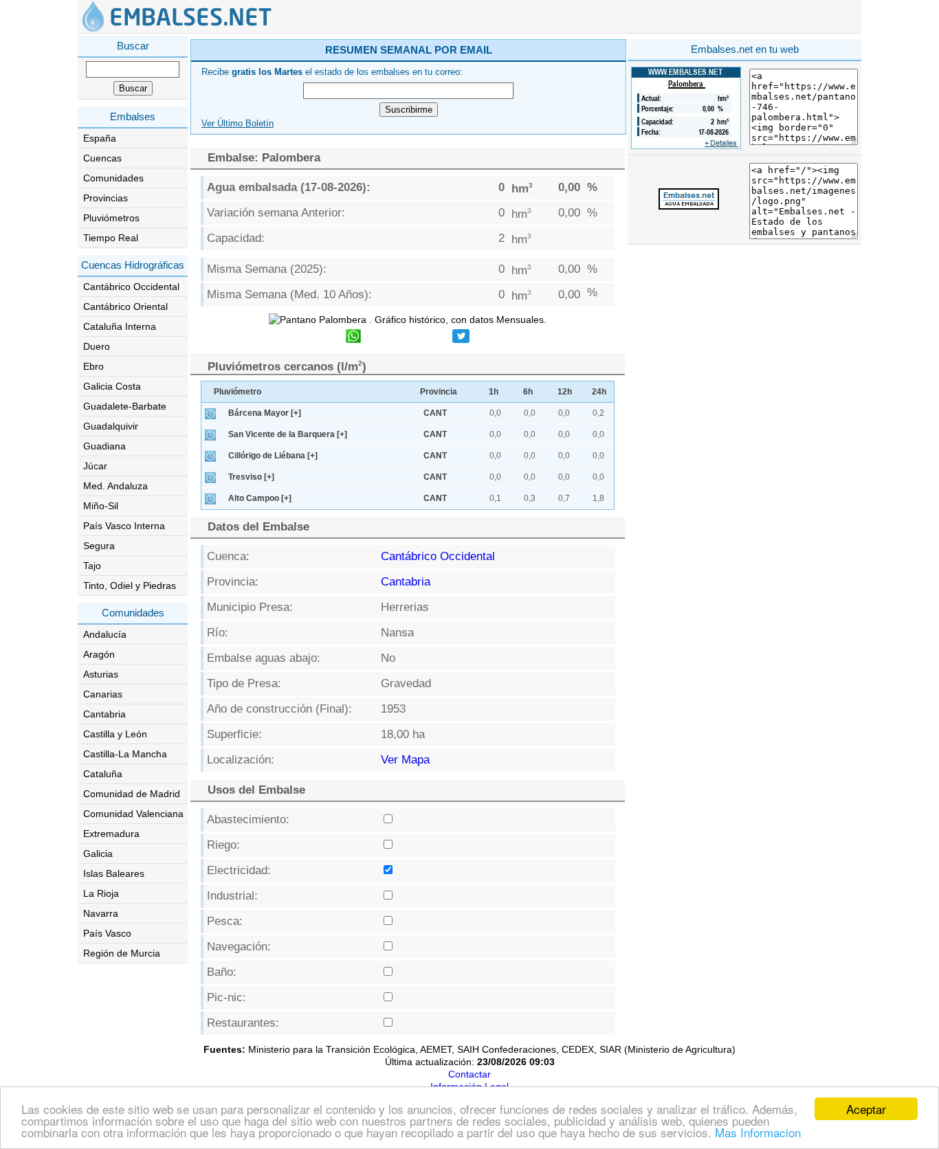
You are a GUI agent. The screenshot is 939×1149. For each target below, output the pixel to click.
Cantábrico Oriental (125, 306)
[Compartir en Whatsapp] (353, 337)
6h (528, 392)
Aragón (99, 654)
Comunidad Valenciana (133, 813)
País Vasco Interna (124, 525)
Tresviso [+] (251, 477)
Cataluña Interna (119, 326)
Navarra (100, 913)
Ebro (93, 366)
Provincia (438, 392)
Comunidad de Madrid (131, 793)
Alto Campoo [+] (259, 498)
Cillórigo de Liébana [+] (273, 455)
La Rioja (101, 893)
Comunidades (113, 177)
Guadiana (104, 445)
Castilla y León (115, 733)
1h (493, 392)
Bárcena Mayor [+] (264, 413)
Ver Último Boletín (237, 124)
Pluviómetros (111, 217)
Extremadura (111, 833)
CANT (435, 413)
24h (599, 392)
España (99, 138)
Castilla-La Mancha (125, 753)
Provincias (105, 197)
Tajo (92, 565)
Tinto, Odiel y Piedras (129, 585)
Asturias (100, 674)
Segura (99, 545)
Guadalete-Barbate (124, 406)
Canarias (102, 694)
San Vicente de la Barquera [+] (287, 434)
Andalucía (104, 634)
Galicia (98, 853)
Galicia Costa (112, 386)
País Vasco (107, 933)
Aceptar (866, 1108)
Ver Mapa (405, 759)
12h (564, 392)
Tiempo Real (110, 237)
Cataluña (102, 773)
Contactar (469, 1074)
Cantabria (104, 714)
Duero (96, 346)
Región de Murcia (121, 953)
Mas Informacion (758, 1132)
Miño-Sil (100, 505)
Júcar (95, 465)
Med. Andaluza (115, 485)
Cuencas (102, 158)
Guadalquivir (110, 426)
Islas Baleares (113, 873)
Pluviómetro (237, 392)
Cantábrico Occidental (131, 286)
